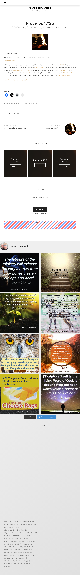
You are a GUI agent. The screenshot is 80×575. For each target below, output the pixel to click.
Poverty (17, 544)
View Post (15, 166)
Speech (33, 555)
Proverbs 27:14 (15, 160)
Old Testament (29, 541)
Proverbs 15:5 (40, 160)
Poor (8, 544)
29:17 (28, 70)
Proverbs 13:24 (17, 70)
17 (13, 27)
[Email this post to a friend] (18, 113)
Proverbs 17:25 (10, 60)
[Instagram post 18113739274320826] (19, 394)
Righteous (19, 552)
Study (23, 558)
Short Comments (34, 27)
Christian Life (29, 521)
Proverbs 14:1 (26, 73)
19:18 (24, 70)
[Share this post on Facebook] (6, 113)
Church (9, 524)
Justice (29, 535)
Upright (9, 563)
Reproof (18, 549)
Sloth (24, 555)
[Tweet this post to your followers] (10, 113)
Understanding (23, 561)
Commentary (9, 103)
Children (17, 521)
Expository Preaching (13, 533)
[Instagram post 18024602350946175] (19, 313)
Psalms (8, 549)
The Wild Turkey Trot (22, 127)
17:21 (68, 75)
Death (32, 524)
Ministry (16, 541)
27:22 (6, 75)
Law (28, 538)
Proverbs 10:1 (61, 75)
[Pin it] (14, 113)
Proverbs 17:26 (58, 129)
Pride (8, 547)
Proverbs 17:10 (68, 73)
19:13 (72, 75)
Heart (8, 535)
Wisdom (29, 563)
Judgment (18, 535)
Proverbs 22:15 (59, 65)
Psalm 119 (29, 547)
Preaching (27, 544)
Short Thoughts (12, 555)
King (8, 538)
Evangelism (10, 530)
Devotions (9, 527)
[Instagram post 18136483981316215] (60, 353)
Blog (8, 521)
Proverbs (21, 27)
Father (17, 103)
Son (35, 103)
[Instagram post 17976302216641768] (60, 394)
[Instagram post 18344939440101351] (19, 353)
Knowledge (18, 538)
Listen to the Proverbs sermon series (16, 80)
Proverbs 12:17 (64, 160)
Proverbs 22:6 (38, 67)
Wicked (18, 563)
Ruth (29, 552)
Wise (8, 566)
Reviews (29, 549)
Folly (27, 533)
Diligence (21, 527)
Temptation (10, 561)
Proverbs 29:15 (64, 70)
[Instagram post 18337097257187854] (60, 272)
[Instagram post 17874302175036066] (60, 313)
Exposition (22, 530)
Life (7, 541)
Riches (8, 552)
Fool (22, 103)
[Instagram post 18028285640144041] (19, 272)
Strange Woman (11, 558)
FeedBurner (44, 213)
